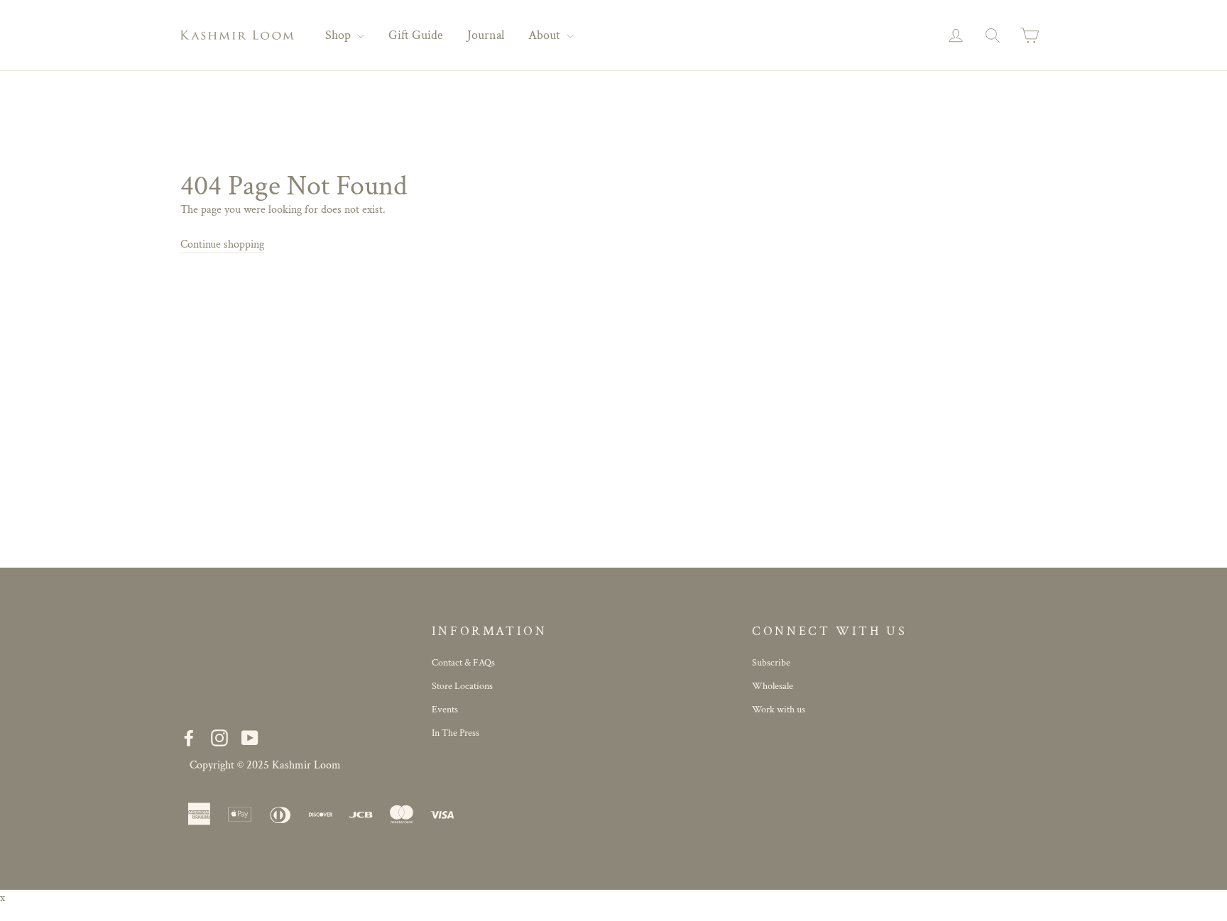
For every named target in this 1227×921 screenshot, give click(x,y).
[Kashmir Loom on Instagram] (219, 737)
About (545, 35)
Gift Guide (415, 35)
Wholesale (772, 686)
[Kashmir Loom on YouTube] (249, 737)
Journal (485, 35)
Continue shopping (222, 244)
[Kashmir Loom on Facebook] (188, 737)
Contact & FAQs (463, 662)
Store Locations (462, 686)
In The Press (455, 733)
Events (445, 709)
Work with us (778, 709)
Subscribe (771, 662)
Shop (339, 35)
